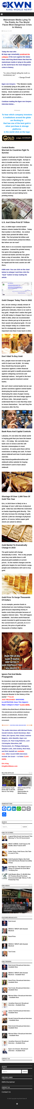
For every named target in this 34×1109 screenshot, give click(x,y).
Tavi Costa (11, 951)
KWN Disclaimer (8, 1082)
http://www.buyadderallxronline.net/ (15, 459)
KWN (4, 785)
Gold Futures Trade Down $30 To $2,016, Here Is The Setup (8, 789)
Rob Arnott (12, 921)
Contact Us (6, 1092)
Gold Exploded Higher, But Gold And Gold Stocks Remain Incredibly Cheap (20, 860)
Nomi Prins (12, 936)
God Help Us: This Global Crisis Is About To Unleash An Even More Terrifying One (19, 868)
